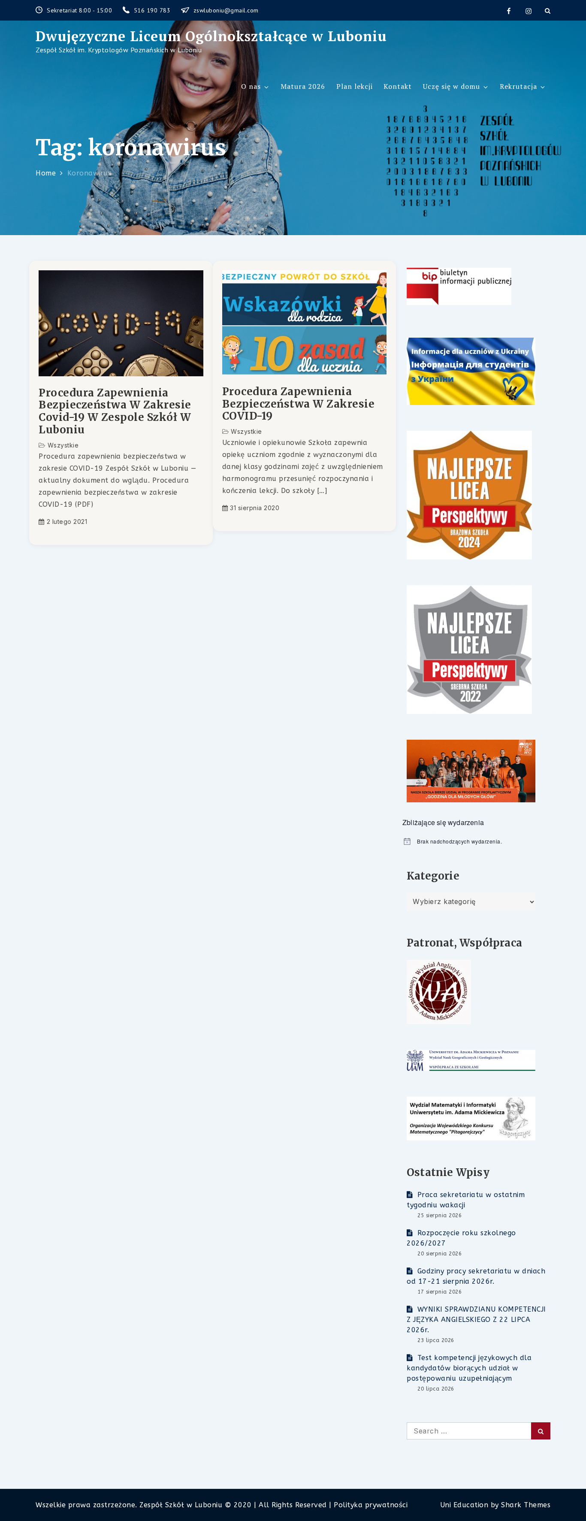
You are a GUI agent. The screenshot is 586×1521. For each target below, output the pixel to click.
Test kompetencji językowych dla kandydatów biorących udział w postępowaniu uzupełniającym (469, 1368)
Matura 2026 (303, 86)
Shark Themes (525, 1505)
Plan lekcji (354, 86)
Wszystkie (63, 445)
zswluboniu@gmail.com (226, 10)
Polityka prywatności (371, 1505)
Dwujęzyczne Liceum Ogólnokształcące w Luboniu (211, 36)
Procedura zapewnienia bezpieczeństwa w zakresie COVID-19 (298, 404)
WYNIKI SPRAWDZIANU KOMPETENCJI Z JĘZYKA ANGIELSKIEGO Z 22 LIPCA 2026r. (476, 1319)
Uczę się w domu (451, 86)
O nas (251, 86)
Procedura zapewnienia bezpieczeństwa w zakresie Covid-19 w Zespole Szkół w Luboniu (115, 411)
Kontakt (398, 86)
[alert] (476, 841)
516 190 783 (153, 10)
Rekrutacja (518, 86)
